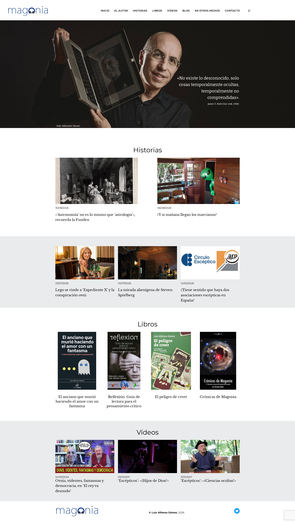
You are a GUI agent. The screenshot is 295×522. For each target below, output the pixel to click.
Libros (147, 324)
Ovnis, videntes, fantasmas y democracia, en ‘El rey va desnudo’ (79, 485)
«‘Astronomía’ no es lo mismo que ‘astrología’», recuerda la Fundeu (95, 217)
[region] (147, 81)
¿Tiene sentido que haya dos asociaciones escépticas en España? (205, 295)
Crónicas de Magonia (218, 397)
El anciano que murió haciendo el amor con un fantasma (77, 401)
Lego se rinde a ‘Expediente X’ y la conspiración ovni (84, 292)
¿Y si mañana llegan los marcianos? (187, 214)
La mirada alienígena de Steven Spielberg (145, 292)
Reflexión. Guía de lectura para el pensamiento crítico (124, 401)
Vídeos (148, 432)
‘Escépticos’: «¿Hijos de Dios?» (143, 480)
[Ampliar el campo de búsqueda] (249, 10)
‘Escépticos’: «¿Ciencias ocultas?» (208, 480)
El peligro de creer (171, 397)
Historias (147, 150)
